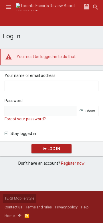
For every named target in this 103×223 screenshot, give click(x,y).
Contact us (13, 207)
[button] (8, 7)
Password (14, 100)
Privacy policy (66, 207)
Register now (73, 163)
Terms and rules (39, 207)
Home (10, 216)
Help (85, 207)
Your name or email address (30, 75)
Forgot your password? (25, 119)
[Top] (19, 216)
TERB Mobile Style (19, 198)
